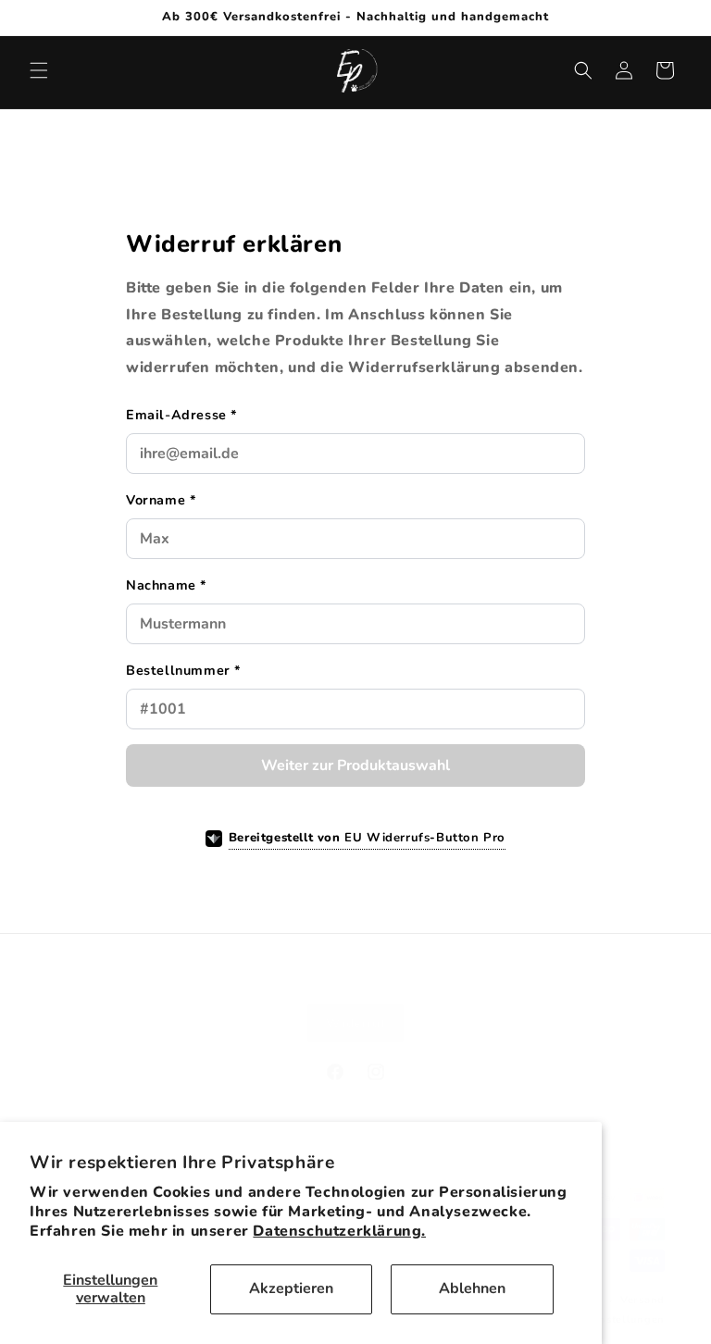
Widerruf (356, 1023)
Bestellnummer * (184, 670)
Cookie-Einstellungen (606, 1319)
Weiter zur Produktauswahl (355, 765)
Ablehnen (472, 1288)
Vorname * (161, 500)
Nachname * (166, 585)
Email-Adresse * (182, 414)
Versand (642, 1300)
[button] (39, 70)
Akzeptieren (291, 1288)
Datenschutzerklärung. (339, 1231)
